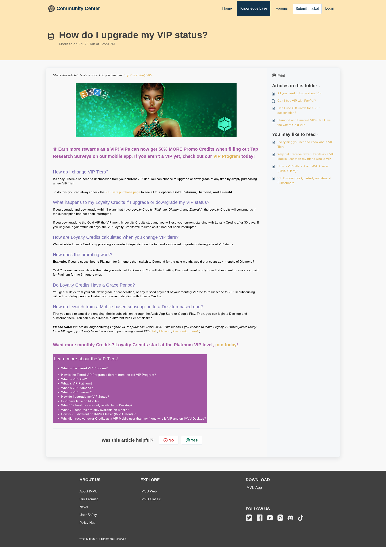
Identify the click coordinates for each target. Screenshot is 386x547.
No (171, 440)
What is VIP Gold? (74, 379)
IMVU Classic (151, 499)
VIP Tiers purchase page (122, 192)
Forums (282, 8)
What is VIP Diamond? (77, 388)
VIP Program (226, 156)
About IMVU (88, 491)
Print (281, 76)
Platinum (165, 331)
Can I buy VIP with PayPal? (296, 100)
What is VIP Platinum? (76, 383)
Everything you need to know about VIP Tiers (305, 144)
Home (227, 8)
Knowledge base (253, 8)
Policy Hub (87, 522)
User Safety (88, 515)
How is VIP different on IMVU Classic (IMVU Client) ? (98, 414)
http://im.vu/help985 (138, 75)
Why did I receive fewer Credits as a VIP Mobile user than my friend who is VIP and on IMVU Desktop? (133, 418)
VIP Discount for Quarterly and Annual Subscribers (304, 180)
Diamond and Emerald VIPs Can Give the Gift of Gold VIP (304, 122)
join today (226, 344)
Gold (154, 331)
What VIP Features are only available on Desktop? (96, 405)
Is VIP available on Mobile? (80, 401)
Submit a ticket (307, 9)
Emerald (193, 331)
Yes (194, 440)
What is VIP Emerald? (76, 392)
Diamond (179, 331)
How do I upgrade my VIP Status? (85, 396)
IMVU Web (149, 491)
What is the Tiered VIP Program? (84, 368)
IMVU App (254, 488)
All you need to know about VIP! (299, 93)
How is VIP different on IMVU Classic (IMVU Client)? (303, 168)
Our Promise (89, 499)
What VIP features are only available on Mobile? (95, 410)
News (84, 507)
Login (329, 8)
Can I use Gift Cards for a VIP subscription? (298, 110)
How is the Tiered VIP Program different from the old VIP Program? (108, 374)
